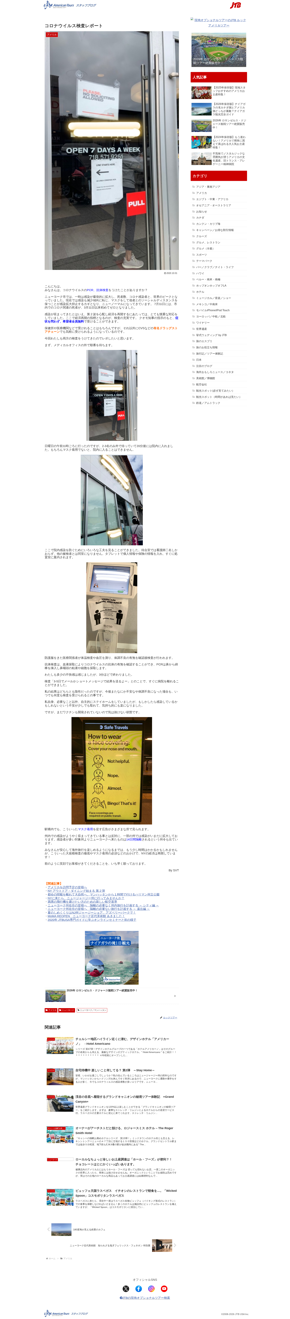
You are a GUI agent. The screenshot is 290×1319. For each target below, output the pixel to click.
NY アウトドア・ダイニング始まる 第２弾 (76, 890)
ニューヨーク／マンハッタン (93, 1010)
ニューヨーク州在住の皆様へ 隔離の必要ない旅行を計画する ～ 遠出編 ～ (99, 909)
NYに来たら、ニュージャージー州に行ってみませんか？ (86, 898)
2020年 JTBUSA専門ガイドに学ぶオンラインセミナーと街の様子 (92, 920)
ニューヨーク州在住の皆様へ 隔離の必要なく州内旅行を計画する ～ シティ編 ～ (103, 905)
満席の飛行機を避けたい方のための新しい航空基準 (82, 901)
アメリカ (52, 1010)
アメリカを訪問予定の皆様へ (67, 887)
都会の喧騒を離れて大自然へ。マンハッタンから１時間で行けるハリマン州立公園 (103, 894)
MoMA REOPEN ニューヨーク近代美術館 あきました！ (86, 916)
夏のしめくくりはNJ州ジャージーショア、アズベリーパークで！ (92, 912)
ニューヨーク (68, 1010)
